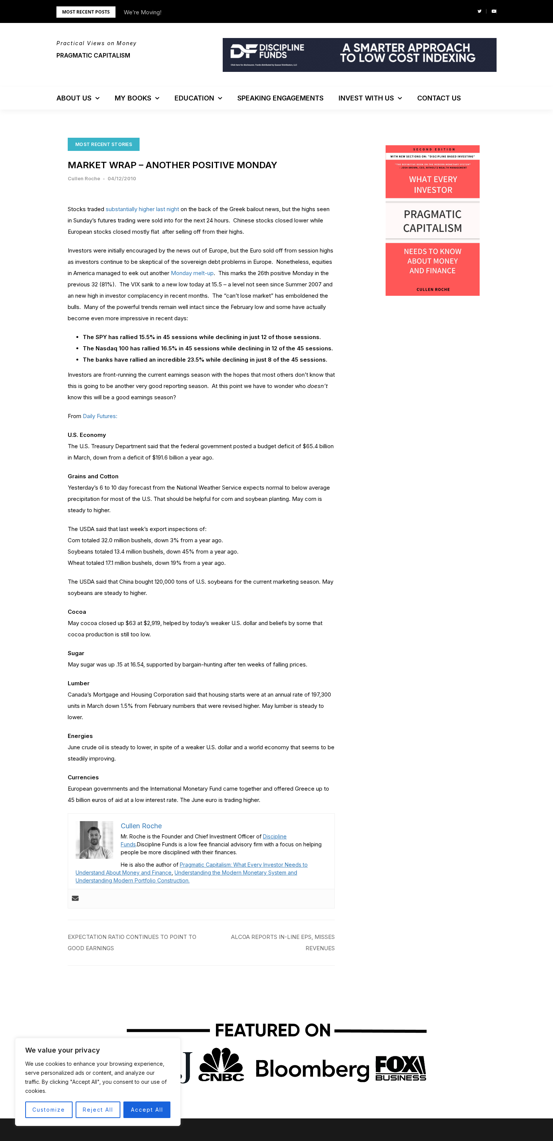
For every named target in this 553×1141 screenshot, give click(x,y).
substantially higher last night (142, 209)
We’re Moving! (142, 12)
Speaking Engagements (280, 98)
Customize (48, 1109)
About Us (73, 98)
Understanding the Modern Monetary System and (236, 872)
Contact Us (439, 98)
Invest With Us (366, 98)
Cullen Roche (84, 178)
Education (194, 98)
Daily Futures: (100, 416)
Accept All (147, 1109)
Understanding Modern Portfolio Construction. (133, 880)
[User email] (75, 898)
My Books (133, 98)
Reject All (98, 1109)
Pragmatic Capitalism (93, 55)
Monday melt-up (192, 273)
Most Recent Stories (103, 144)
